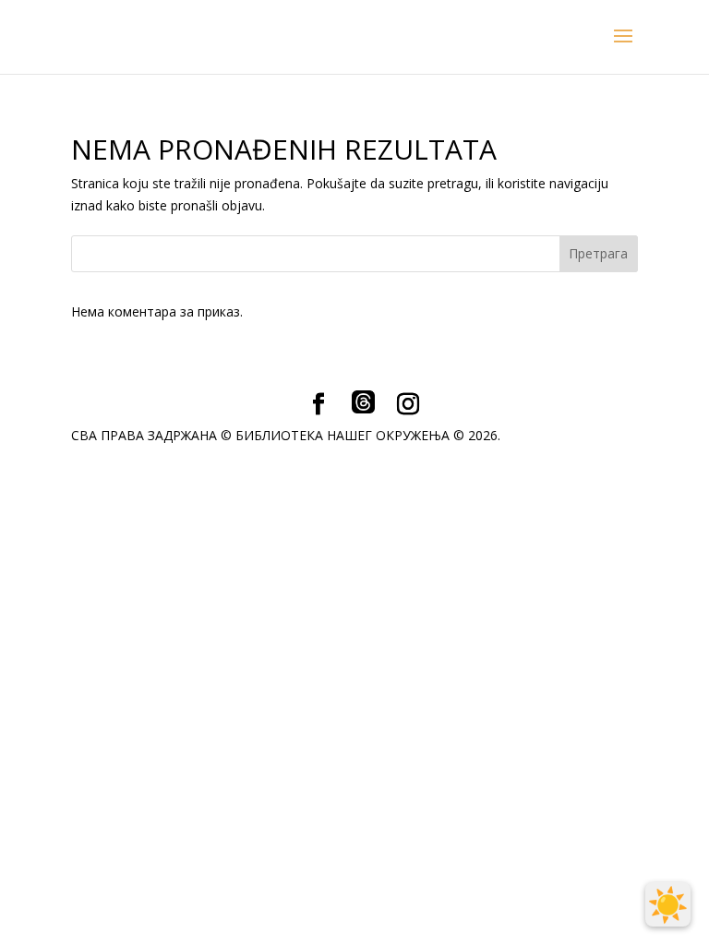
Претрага (598, 253)
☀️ (668, 904)
